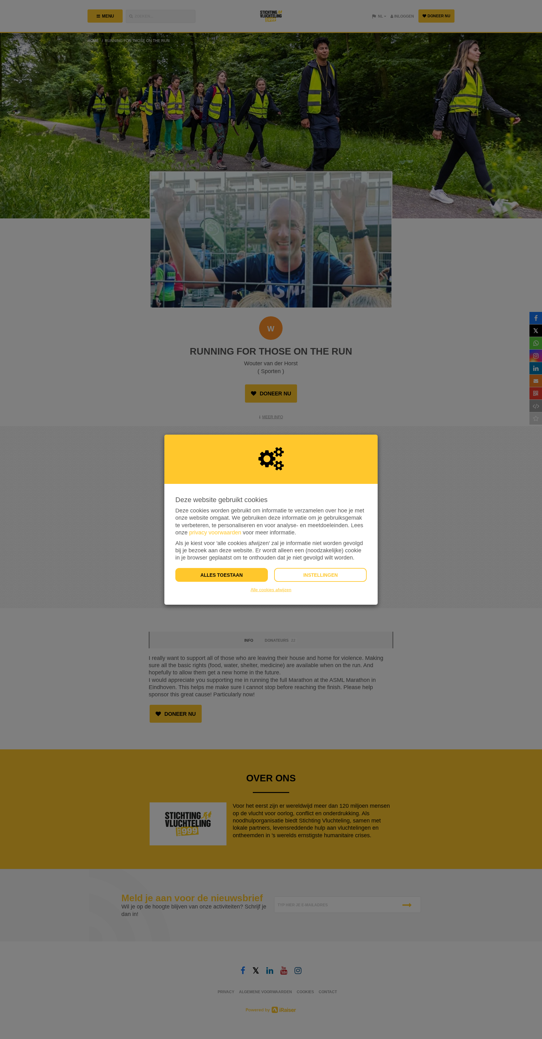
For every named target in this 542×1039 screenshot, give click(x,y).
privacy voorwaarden (215, 532)
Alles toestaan (221, 575)
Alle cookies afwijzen (271, 589)
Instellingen (320, 575)
